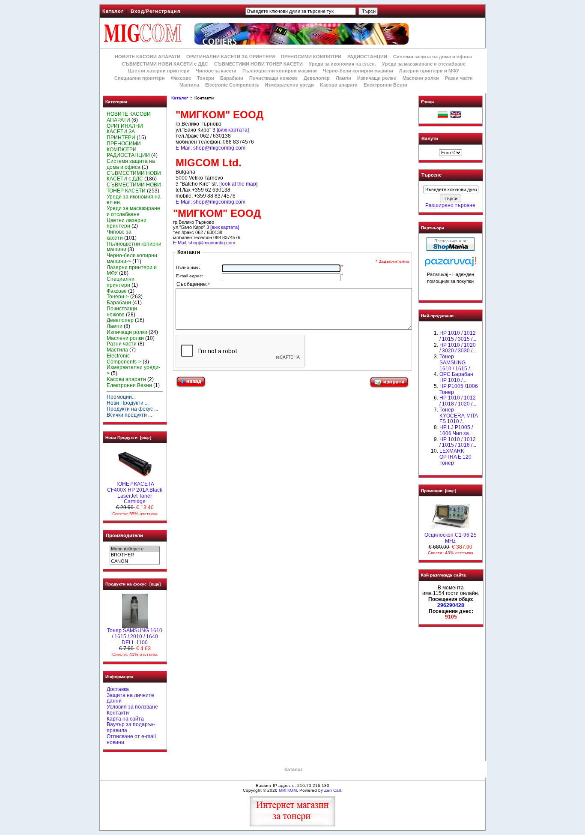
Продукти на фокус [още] (133, 584)
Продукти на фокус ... (132, 409)
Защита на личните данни (130, 698)
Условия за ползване (132, 707)
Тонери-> (118, 297)
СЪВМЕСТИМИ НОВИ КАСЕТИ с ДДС (165, 63)
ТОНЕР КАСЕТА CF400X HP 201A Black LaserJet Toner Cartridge (134, 493)
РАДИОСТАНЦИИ (367, 56)
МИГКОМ (288, 790)
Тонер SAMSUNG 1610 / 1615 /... (456, 363)
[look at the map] (238, 184)
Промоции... (121, 397)
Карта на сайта (125, 719)
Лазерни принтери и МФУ (429, 70)
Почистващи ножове (273, 78)
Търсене (431, 175)
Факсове (181, 78)
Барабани (231, 78)
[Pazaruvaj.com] (450, 264)
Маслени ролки (421, 78)
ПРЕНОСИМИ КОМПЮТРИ (311, 56)
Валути (429, 138)
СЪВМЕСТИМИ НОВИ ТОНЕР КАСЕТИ (258, 63)
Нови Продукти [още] (128, 437)
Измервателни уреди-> (133, 370)
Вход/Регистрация (155, 11)
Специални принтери (139, 78)
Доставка (118, 689)
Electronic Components (232, 84)
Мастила (189, 84)
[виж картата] (233, 130)
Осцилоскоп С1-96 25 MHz (450, 538)
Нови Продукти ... (128, 403)
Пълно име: (188, 267)
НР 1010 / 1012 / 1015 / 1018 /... (457, 442)
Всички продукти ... (129, 415)
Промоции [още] (438, 490)
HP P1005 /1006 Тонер (458, 389)
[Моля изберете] (134, 549)
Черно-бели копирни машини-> (132, 258)
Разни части (459, 78)
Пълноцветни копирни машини (279, 70)
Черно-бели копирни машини (358, 70)
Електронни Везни (385, 84)
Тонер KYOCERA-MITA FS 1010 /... (458, 416)
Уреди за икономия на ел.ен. (342, 63)
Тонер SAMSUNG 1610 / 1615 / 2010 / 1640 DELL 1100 (134, 637)
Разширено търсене (450, 205)
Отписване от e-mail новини (131, 739)
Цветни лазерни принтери (159, 70)
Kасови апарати (339, 84)
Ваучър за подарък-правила (131, 727)
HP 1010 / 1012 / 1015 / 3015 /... (457, 336)
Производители (124, 535)
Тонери (205, 78)
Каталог (113, 11)
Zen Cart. (333, 790)
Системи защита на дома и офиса (432, 56)
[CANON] (134, 562)
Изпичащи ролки (377, 78)
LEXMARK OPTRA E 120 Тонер (455, 457)
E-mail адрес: (189, 275)
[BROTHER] (134, 555)
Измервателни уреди (289, 84)
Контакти (118, 713)
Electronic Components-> (124, 359)
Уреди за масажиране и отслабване (424, 63)
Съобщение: (192, 285)
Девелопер (317, 78)
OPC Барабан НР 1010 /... (456, 377)
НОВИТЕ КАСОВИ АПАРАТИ (147, 56)
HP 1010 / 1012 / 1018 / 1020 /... (457, 401)
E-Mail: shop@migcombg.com (210, 148)
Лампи (343, 78)
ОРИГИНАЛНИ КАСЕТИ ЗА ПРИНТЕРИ (230, 56)
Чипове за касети (216, 70)
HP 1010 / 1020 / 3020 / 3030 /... (457, 348)
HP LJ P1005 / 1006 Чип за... (456, 430)
